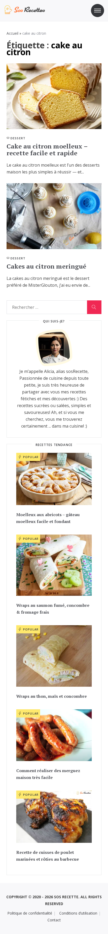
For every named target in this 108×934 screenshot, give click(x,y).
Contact (54, 919)
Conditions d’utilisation (78, 913)
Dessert (17, 138)
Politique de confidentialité (29, 913)
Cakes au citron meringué (46, 266)
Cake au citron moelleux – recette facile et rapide (47, 149)
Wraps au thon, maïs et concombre (51, 696)
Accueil (12, 33)
